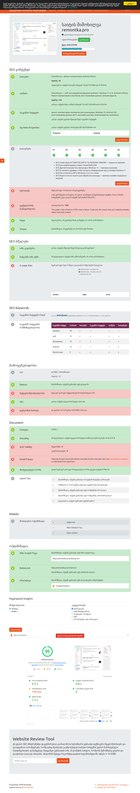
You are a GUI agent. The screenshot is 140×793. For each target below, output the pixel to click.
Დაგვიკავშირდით (85, 10)
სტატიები (71, 10)
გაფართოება (122, 140)
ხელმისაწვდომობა (82, 611)
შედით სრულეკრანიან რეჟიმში (70, 636)
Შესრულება (79, 609)
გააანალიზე (16, 630)
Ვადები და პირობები (106, 787)
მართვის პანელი (101, 10)
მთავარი (52, 10)
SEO (75, 617)
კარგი (130, 3)
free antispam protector (118, 459)
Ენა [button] (127, 10)
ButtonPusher (28, 787)
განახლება (84, 40)
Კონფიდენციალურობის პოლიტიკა (113, 785)
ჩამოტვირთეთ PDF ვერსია (74, 53)
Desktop (14, 609)
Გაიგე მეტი (72, 7)
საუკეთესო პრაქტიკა (82, 614)
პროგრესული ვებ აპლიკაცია (86, 619)
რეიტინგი (62, 10)
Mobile (14, 611)
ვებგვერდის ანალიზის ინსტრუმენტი (27, 10)
